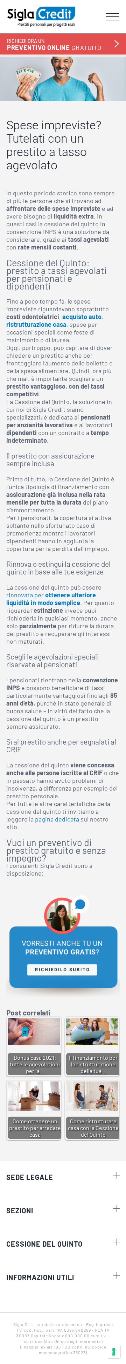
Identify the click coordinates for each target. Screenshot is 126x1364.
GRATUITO (54, 44)
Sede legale (29, 1177)
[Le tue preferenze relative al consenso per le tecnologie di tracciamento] (113, 1351)
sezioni (19, 1210)
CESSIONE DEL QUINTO (44, 1244)
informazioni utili (40, 1277)
